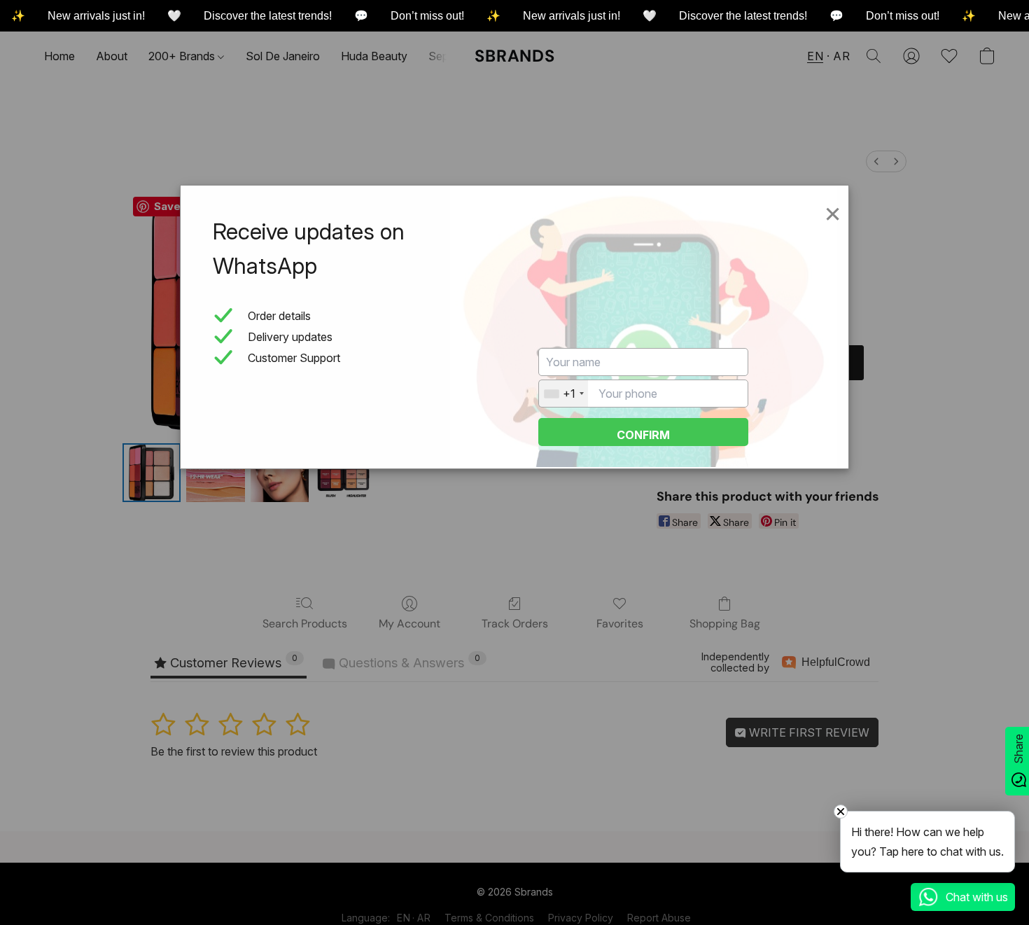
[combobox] (563, 393)
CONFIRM (643, 435)
